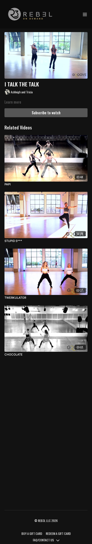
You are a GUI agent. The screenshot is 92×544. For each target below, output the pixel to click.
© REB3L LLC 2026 (46, 520)
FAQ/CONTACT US (43, 540)
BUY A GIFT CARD (31, 533)
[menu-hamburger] (85, 14)
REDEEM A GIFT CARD (58, 533)
